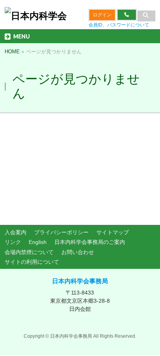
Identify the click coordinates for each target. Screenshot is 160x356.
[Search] (146, 16)
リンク (13, 242)
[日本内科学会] (36, 16)
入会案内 (15, 232)
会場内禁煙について (29, 252)
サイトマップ (112, 232)
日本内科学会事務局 (80, 281)
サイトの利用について (32, 262)
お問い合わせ (77, 252)
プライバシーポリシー (61, 232)
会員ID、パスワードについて (119, 25)
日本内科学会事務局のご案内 (89, 242)
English (38, 242)
